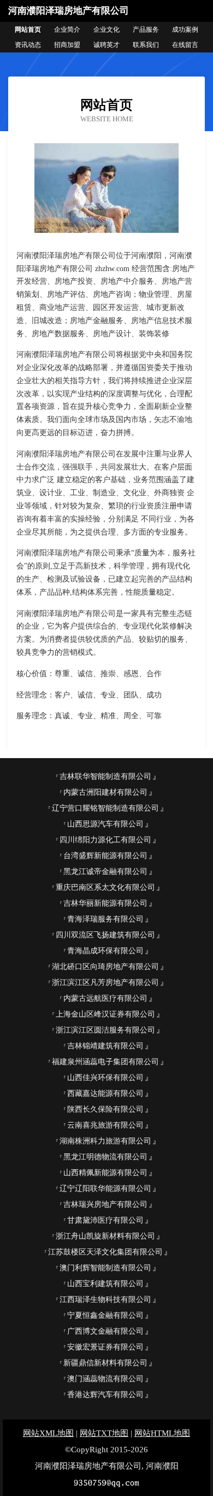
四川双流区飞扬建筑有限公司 (105, 935)
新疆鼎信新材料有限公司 (105, 1363)
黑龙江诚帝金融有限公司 (105, 871)
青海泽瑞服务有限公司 (105, 919)
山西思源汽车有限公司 (105, 824)
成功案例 (185, 29)
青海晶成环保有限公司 (105, 951)
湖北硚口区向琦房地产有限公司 (105, 967)
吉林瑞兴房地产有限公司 (105, 1204)
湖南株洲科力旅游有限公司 (105, 1141)
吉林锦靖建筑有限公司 (105, 1046)
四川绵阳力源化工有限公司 (105, 840)
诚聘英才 (106, 45)
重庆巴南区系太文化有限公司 (105, 887)
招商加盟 (67, 45)
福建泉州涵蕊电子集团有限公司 (105, 1062)
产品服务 (146, 29)
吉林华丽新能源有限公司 (105, 903)
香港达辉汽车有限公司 (105, 1395)
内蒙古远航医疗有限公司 (105, 998)
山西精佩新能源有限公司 (105, 1173)
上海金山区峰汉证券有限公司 (105, 1014)
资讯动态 (28, 45)
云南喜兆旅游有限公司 (105, 1125)
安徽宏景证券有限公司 (105, 1347)
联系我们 (146, 45)
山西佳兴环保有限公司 (105, 1077)
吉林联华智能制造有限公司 (105, 776)
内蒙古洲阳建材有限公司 (105, 792)
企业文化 (106, 29)
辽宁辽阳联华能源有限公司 (105, 1188)
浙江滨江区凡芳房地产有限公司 (105, 982)
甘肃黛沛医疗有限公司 (105, 1220)
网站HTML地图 (162, 1433)
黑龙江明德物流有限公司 (105, 1157)
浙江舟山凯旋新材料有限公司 (105, 1236)
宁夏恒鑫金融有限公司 (105, 1315)
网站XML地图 (48, 1433)
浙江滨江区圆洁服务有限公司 (105, 1030)
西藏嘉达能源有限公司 (105, 1093)
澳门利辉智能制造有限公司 (105, 1268)
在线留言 (185, 45)
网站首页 (28, 29)
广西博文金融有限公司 (105, 1331)
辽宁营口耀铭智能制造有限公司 (105, 808)
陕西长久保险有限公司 (105, 1109)
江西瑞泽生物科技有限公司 (105, 1299)
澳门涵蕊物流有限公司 (105, 1379)
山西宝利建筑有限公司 (105, 1284)
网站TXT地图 (104, 1433)
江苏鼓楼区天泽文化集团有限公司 (105, 1252)
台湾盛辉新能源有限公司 (105, 856)
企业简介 (67, 29)
